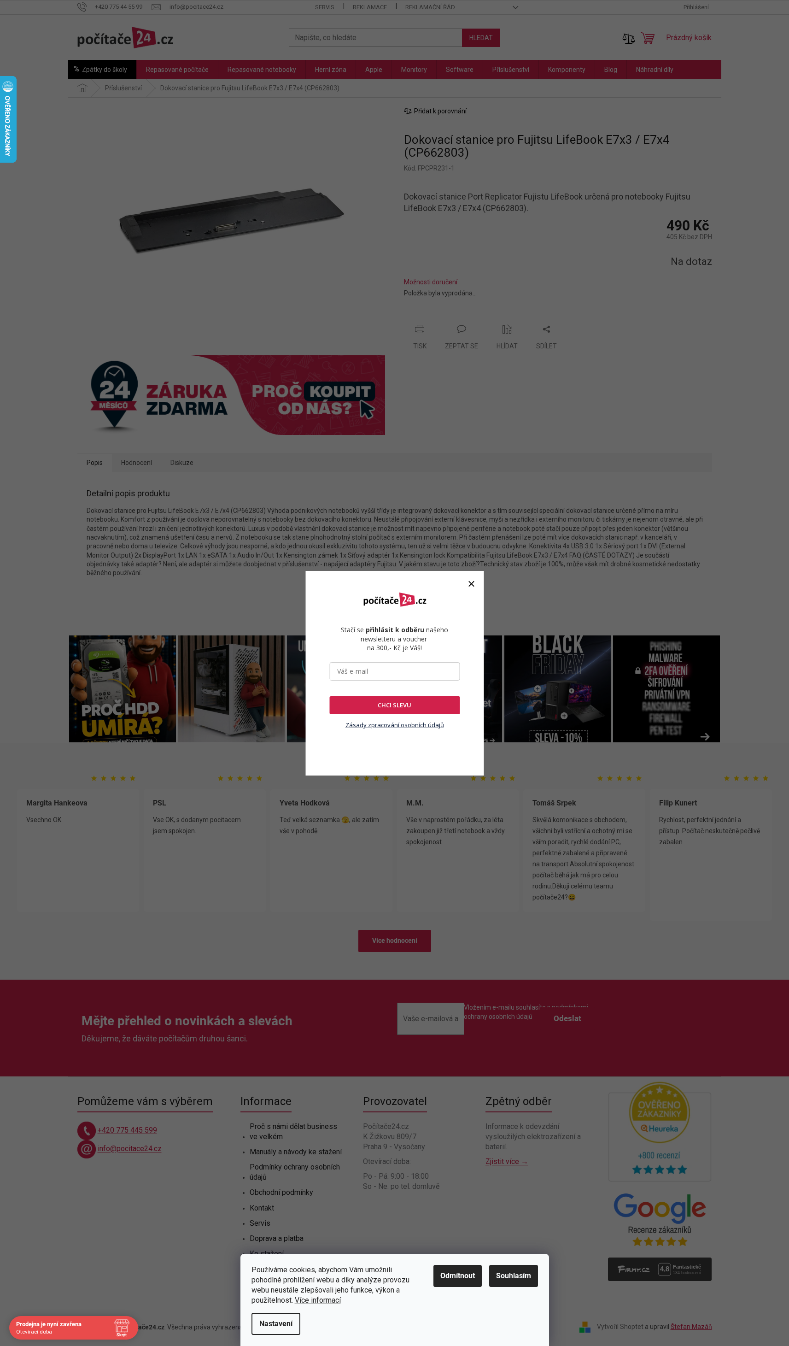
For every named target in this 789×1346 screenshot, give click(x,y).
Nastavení (275, 1323)
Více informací (318, 1300)
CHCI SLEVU (394, 705)
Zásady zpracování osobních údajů (394, 725)
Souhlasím (513, 1275)
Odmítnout (457, 1275)
